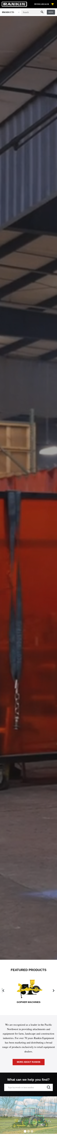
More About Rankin (28, 1062)
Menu (50, 12)
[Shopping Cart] (53, 4)
